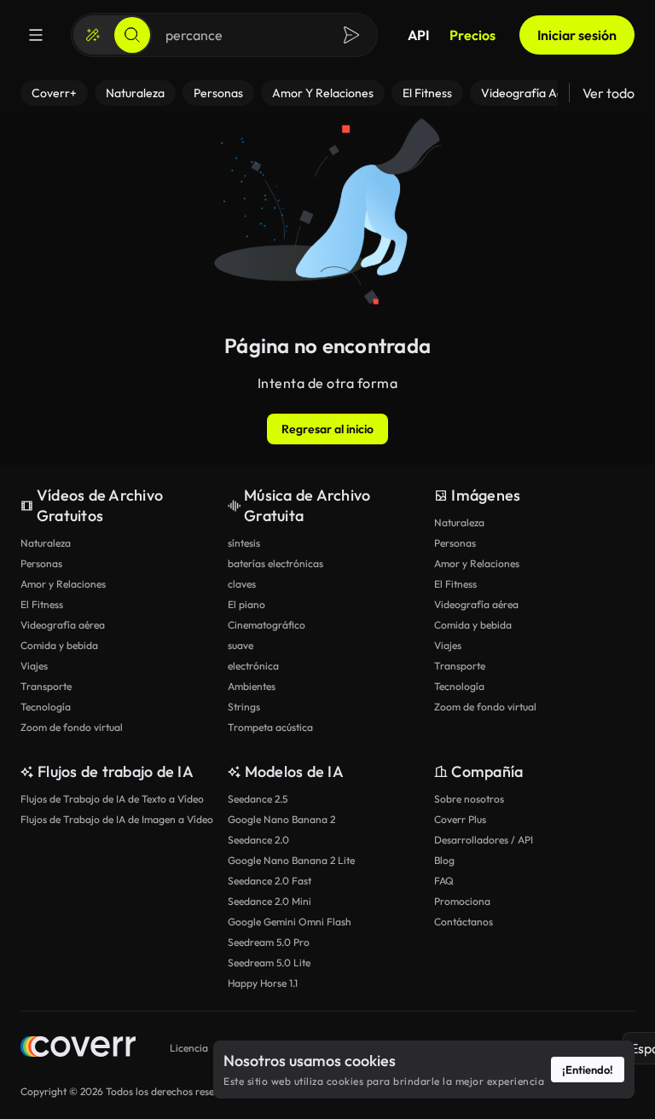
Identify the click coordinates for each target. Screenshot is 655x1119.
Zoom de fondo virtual (71, 727)
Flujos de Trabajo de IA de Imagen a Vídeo (116, 819)
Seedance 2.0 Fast (269, 880)
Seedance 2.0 (258, 839)
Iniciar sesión (577, 34)
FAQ (444, 880)
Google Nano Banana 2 (281, 819)
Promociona (462, 901)
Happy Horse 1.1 (263, 983)
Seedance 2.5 (257, 798)
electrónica (253, 665)
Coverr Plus (460, 819)
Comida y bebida (59, 645)
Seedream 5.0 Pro (269, 942)
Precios (472, 34)
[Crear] (93, 35)
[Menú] (35, 35)
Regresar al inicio (327, 429)
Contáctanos (463, 921)
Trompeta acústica (270, 727)
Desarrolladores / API (483, 839)
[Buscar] (132, 35)
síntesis (244, 542)
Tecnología (45, 706)
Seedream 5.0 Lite (269, 962)
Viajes (34, 665)
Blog (444, 860)
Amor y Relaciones (63, 583)
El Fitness (41, 604)
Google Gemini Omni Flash (289, 921)
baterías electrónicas (275, 563)
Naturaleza (45, 542)
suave (240, 645)
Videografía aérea (62, 624)
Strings (244, 706)
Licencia (189, 1047)
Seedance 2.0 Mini (269, 901)
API (418, 34)
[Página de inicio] (78, 1048)
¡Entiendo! (587, 1069)
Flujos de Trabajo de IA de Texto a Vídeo (112, 798)
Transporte (46, 686)
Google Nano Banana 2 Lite (291, 860)
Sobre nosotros (469, 798)
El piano (246, 604)
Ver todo (609, 92)
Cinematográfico (266, 624)
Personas (41, 563)
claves (242, 583)
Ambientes (251, 686)
